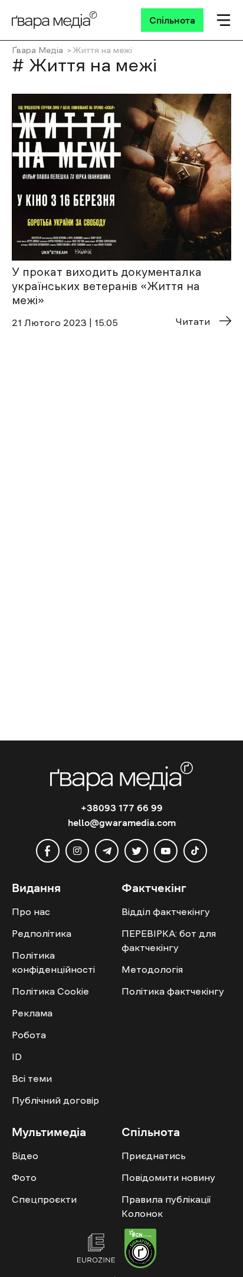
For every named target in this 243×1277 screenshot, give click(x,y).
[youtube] (166, 851)
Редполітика (41, 933)
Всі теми (32, 1078)
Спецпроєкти (44, 1199)
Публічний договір (55, 1100)
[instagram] (77, 851)
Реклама (32, 1013)
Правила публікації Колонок (166, 1206)
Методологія (152, 969)
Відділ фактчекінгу (165, 911)
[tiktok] (195, 851)
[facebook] (48, 851)
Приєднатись (153, 1155)
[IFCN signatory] (140, 1250)
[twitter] (136, 851)
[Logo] (54, 20)
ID (17, 1056)
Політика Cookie (50, 991)
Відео (25, 1155)
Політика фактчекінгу (172, 991)
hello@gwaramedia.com (122, 822)
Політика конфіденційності (53, 962)
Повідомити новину (168, 1177)
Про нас (31, 911)
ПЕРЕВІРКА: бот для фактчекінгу (168, 940)
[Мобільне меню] (223, 20)
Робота (29, 1034)
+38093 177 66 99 (122, 807)
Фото (24, 1177)
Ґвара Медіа (37, 50)
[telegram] (107, 851)
